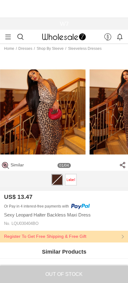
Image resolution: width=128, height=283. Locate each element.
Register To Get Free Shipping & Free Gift (45, 236)
